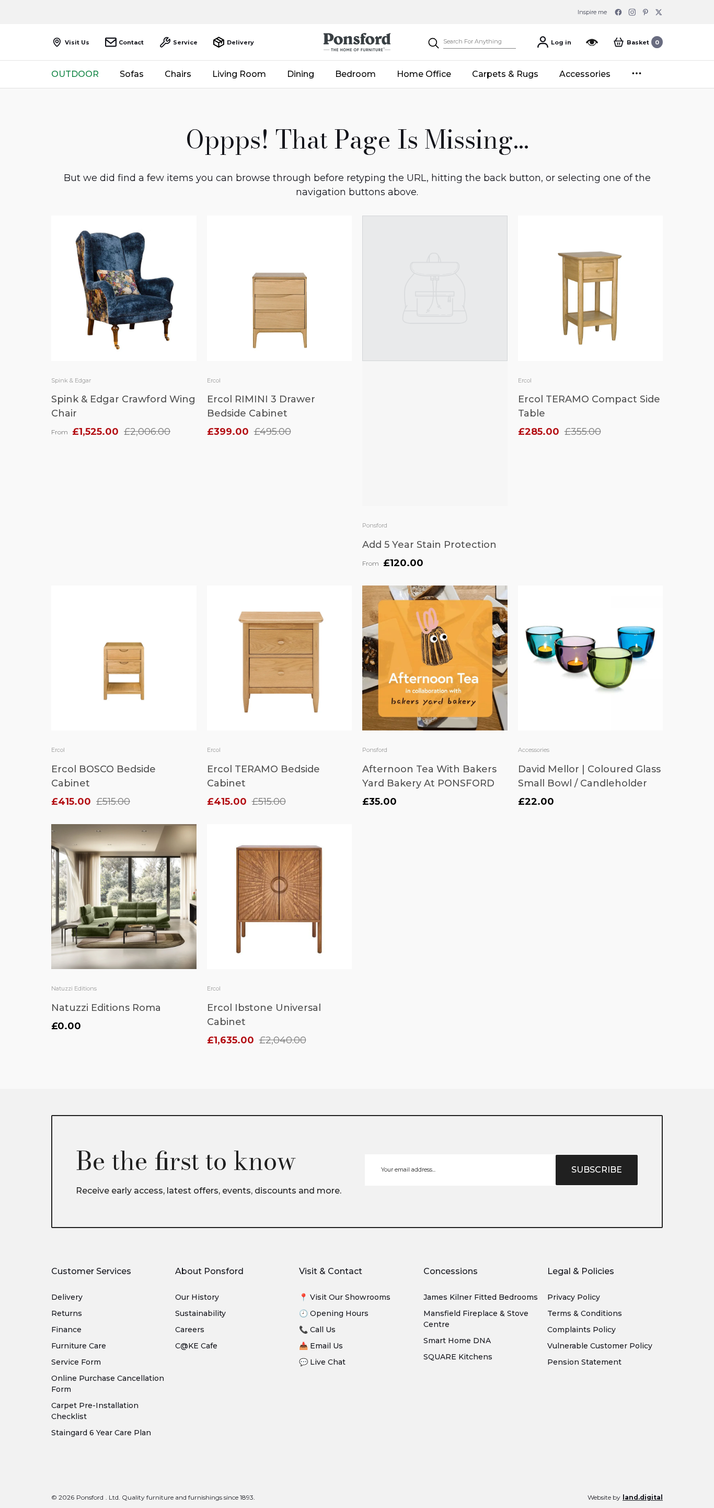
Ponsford (374, 525)
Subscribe (596, 1170)
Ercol (214, 380)
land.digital (643, 1497)
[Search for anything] (471, 42)
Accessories (533, 749)
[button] (638, 42)
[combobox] (479, 42)
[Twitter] (659, 12)
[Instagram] (632, 12)
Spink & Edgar (71, 380)
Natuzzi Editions (74, 988)
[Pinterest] (645, 12)
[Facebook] (618, 12)
